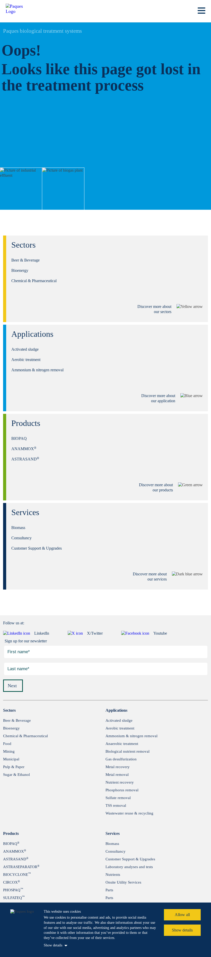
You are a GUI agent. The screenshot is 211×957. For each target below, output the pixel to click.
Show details (53, 945)
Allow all (182, 914)
